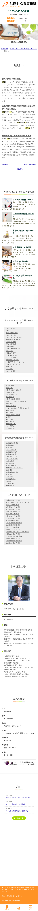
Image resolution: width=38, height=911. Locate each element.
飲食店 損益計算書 (12, 472)
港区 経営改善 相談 (12, 505)
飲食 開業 (9, 447)
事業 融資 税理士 (12, 344)
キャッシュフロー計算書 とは (16, 401)
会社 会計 (9, 403)
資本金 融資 (10, 346)
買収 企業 (9, 351)
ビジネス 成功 (11, 342)
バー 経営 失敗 (11, 450)
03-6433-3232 (21, 11)
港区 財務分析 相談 (12, 514)
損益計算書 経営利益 (13, 415)
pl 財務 (8, 417)
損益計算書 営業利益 (13, 399)
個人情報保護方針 (8, 896)
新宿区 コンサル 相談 (13, 529)
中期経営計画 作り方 (13, 339)
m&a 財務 (9, 419)
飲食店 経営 (10, 486)
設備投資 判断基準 (12, 360)
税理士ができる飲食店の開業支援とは (16, 136)
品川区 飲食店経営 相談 (14, 523)
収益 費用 (9, 412)
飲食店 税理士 (11, 479)
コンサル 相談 (11, 371)
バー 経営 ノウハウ (12, 456)
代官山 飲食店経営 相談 (14, 541)
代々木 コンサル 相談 (13, 516)
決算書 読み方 (11, 428)
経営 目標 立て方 (12, 333)
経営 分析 (9, 388)
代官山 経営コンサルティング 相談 (17, 532)
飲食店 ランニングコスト (14, 468)
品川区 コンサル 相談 (13, 507)
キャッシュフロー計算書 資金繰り (17, 408)
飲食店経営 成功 (11, 452)
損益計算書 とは (11, 394)
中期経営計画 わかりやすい (15, 362)
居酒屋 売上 (10, 483)
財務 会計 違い (11, 421)
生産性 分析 (10, 385)
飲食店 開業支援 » (30, 164)
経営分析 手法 (11, 406)
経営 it (8, 330)
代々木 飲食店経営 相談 (14, 536)
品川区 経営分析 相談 (13, 509)
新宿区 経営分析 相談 (13, 500)
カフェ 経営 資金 (12, 459)
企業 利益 (9, 366)
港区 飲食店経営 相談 (13, 511)
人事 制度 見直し (12, 355)
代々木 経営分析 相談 (13, 518)
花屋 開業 (9, 477)
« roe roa (5, 164)
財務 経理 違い (11, 410)
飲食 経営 (9, 474)
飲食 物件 (9, 470)
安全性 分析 (10, 397)
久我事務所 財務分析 (13, 520)
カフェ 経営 (10, 461)
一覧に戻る (19, 169)
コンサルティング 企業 (14, 337)
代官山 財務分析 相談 (13, 534)
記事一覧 (20, 818)
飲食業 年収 (10, 445)
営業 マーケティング (13, 348)
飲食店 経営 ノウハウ (13, 465)
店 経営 (8, 481)
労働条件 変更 (11, 353)
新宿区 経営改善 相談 (13, 538)
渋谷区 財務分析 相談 (13, 543)
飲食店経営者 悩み (12, 443)
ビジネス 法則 (11, 357)
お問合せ (19, 896)
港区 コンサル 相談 (12, 527)
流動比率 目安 (11, 392)
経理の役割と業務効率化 (11, 79)
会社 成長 (9, 369)
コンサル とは (11, 335)
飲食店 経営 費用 (12, 454)
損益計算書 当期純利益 (14, 390)
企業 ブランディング (13, 364)
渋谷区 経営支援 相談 (13, 525)
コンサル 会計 (11, 328)
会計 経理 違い (11, 426)
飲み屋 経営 (10, 463)
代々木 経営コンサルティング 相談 (17, 502)
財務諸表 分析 (11, 424)
